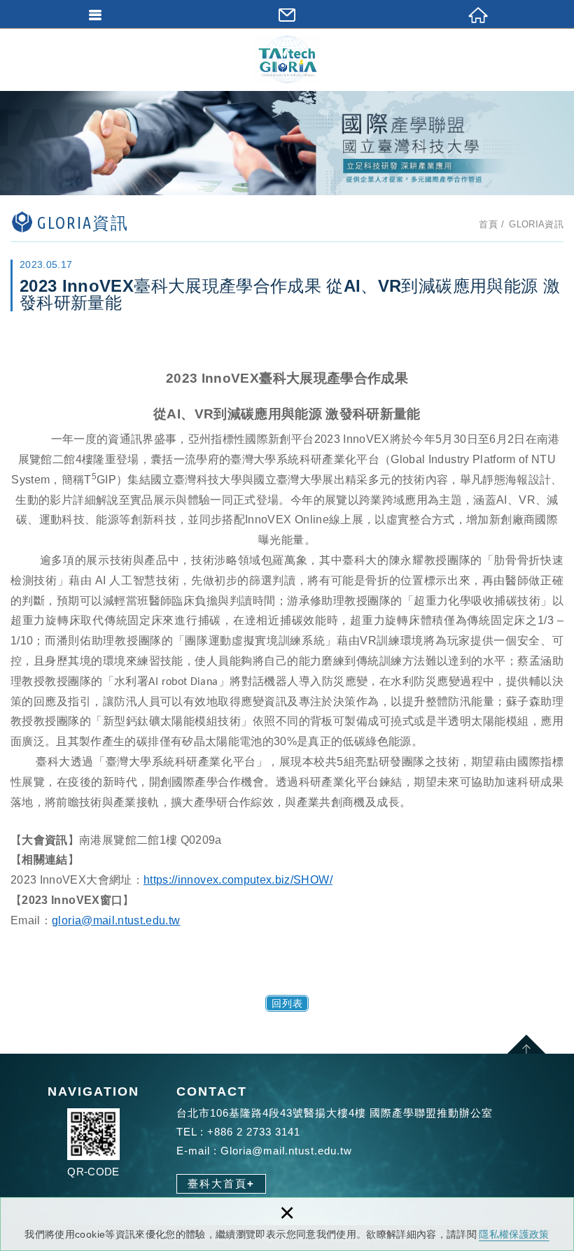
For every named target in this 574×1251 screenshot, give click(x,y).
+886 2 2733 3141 (253, 1132)
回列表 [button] (287, 1003)
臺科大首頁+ (221, 1183)
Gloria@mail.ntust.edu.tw (286, 1151)
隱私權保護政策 (514, 1234)
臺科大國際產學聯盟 (287, 59)
